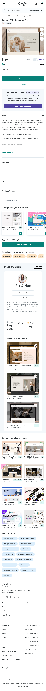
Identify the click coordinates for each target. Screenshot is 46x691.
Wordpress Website (27, 544)
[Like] (42, 34)
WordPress (32, 16)
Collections (6, 611)
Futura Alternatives (31, 637)
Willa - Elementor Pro (15, 396)
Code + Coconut (31, 482)
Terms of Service (7, 671)
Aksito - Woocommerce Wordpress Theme (17, 503)
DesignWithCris (9, 229)
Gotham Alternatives (31, 633)
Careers (4, 637)
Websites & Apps (21, 16)
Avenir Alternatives (31, 641)
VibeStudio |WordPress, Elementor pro (16, 227)
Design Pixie (34, 229)
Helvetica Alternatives (32, 645)
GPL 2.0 (7, 64)
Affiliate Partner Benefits (11, 651)
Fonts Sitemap (29, 653)
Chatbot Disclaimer (8, 674)
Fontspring (28, 629)
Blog (3, 607)
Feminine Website (9, 538)
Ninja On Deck (8, 527)
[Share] (42, 30)
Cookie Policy (6, 677)
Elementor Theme (9, 565)
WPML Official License (10, 525)
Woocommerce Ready (24, 559)
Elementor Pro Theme (25, 554)
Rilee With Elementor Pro (16, 425)
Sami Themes (8, 505)
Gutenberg (24, 565)
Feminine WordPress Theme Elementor (16, 457)
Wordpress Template (10, 549)
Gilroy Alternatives (30, 649)
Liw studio (7, 459)
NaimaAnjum (30, 505)
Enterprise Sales (30, 611)
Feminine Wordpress (27, 538)
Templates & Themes (8, 16)
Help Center (6, 615)
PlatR (28, 527)
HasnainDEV (8, 482)
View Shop (38, 267)
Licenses (5, 619)
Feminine (7, 575)
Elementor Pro (8, 554)
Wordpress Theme (10, 544)
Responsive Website (10, 570)
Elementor (25, 549)
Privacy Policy (6, 668)
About (4, 629)
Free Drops (28, 607)
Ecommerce (8, 559)
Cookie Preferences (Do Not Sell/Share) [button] (15, 680)
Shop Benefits (7, 655)
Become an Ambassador (11, 659)
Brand (4, 633)
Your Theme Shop (32, 459)
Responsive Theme (28, 570)
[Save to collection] (42, 39)
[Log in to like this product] (19, 215)
